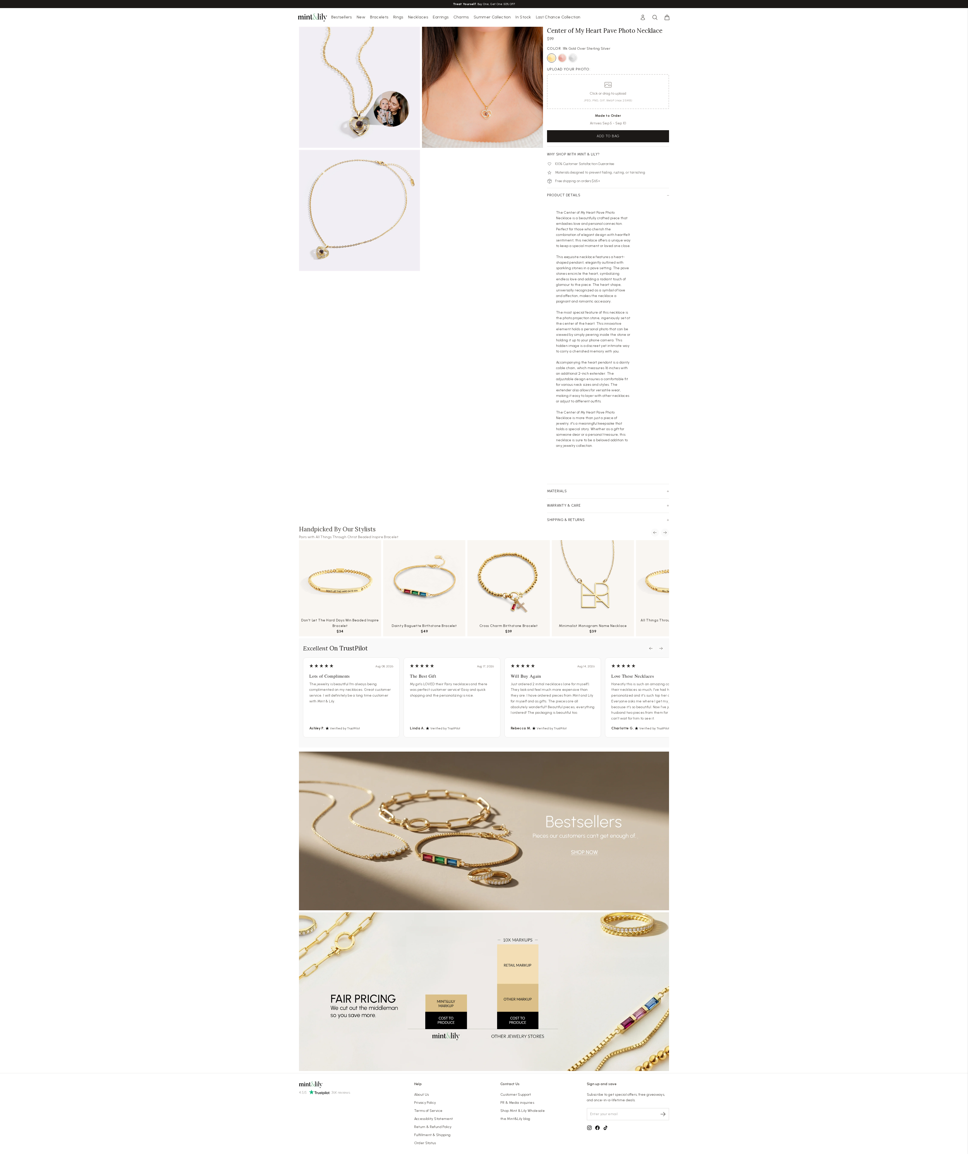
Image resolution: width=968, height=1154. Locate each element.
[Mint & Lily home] (312, 17)
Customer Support (515, 1094)
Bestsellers (341, 17)
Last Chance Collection (558, 17)
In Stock (523, 17)
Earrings (440, 17)
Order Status (425, 1143)
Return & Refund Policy (433, 1127)
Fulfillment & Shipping (432, 1135)
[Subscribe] (663, 1114)
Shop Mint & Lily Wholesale (522, 1111)
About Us (421, 1094)
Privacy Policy (425, 1103)
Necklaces (418, 17)
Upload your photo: (569, 69)
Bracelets (379, 17)
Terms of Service (428, 1111)
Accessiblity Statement (433, 1119)
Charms (461, 17)
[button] (667, 17)
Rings (398, 17)
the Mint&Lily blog (515, 1119)
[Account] (643, 17)
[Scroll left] (655, 533)
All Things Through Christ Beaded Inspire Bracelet (357, 537)
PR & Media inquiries (517, 1103)
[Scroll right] (665, 533)
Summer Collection (492, 17)
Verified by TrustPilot (345, 728)
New (361, 17)
